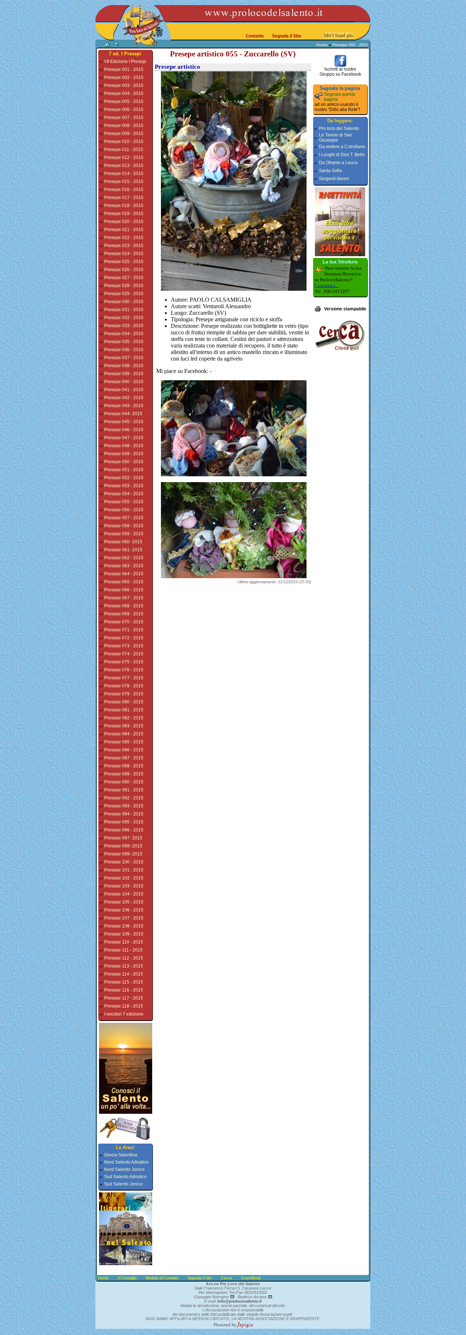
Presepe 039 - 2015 (123, 373)
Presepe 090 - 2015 (123, 781)
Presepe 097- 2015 (123, 838)
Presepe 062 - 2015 (123, 557)
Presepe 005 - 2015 (123, 101)
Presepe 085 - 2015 (123, 741)
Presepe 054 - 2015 (123, 493)
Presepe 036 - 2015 (123, 349)
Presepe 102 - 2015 (123, 878)
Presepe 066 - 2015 (123, 589)
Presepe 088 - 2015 (123, 765)
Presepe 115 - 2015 (123, 982)
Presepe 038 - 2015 (123, 365)
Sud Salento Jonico (123, 1184)
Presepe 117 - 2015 (123, 998)
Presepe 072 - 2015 (123, 637)
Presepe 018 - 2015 (123, 205)
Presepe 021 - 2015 (123, 229)
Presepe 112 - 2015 (123, 958)
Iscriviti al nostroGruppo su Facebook (340, 72)
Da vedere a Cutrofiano (342, 146)
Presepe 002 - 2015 (123, 77)
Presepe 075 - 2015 (123, 661)
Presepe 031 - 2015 (123, 309)
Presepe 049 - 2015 (123, 453)
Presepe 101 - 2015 (123, 870)
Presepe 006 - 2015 (123, 109)
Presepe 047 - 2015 (123, 437)
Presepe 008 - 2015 (123, 125)
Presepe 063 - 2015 (123, 565)
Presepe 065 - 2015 (123, 581)
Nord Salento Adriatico (126, 1162)
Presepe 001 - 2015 (123, 69)
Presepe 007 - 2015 (123, 117)
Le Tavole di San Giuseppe (335, 137)
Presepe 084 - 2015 (123, 733)
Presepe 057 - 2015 (123, 517)
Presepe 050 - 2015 (123, 461)
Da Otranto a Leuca (338, 162)
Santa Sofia (330, 170)
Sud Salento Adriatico (125, 1176)
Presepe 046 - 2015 (123, 429)
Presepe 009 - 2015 (123, 133)
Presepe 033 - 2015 (123, 325)
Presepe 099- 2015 (123, 854)
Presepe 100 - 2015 (123, 862)
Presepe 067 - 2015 (123, 597)
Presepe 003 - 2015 (123, 85)
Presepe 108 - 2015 (123, 926)
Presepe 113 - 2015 (123, 966)
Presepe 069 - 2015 (123, 613)
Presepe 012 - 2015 (123, 157)
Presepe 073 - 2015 (123, 645)
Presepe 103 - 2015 (123, 886)
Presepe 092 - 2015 (123, 797)
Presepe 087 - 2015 (123, 757)
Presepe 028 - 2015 (123, 285)
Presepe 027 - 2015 (123, 277)
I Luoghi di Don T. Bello (342, 154)
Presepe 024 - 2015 (123, 253)
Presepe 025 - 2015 (123, 261)
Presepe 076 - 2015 (123, 669)
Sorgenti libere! (334, 178)
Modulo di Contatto (162, 1278)
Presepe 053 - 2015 (123, 485)
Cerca (226, 1278)
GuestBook (251, 1278)
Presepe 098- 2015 (123, 846)
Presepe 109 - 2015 (123, 934)
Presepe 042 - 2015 (123, 397)
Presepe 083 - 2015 (123, 725)
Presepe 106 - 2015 (123, 910)
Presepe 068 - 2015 (123, 605)
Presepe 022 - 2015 (123, 237)
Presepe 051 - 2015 (123, 469)
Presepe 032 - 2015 (123, 317)
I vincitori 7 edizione (123, 1014)
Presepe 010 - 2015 (123, 141)
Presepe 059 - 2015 (123, 533)
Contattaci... (327, 285)
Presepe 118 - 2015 (123, 1006)
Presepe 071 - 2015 (123, 629)
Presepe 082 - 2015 (123, 717)
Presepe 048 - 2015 (123, 445)
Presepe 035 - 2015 (123, 341)
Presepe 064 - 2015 (123, 573)
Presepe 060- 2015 (123, 541)
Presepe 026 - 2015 (123, 269)
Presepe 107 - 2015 (123, 918)
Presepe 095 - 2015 (123, 822)
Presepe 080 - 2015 (123, 701)
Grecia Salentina (120, 1154)
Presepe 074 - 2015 (123, 653)
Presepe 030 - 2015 (123, 301)
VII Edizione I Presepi (125, 61)
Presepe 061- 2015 (123, 549)
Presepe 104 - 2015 (123, 894)
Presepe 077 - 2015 (123, 677)
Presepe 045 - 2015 (123, 421)
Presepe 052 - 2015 (123, 477)
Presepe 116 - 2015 (123, 990)
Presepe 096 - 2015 (123, 830)
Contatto (255, 36)
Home (322, 45)
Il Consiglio (127, 1278)
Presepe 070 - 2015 (123, 621)
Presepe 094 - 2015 (123, 814)
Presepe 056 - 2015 (123, 509)
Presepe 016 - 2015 (123, 189)
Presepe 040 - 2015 (123, 381)
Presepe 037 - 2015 (123, 357)
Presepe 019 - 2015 (123, 213)
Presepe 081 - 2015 (123, 709)
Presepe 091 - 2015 (123, 789)
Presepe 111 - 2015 (123, 950)
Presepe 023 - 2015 (123, 245)
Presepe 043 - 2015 (123, 405)
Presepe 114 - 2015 (123, 974)
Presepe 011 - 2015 (123, 149)
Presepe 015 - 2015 (123, 181)
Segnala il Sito (286, 36)
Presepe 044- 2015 (123, 413)
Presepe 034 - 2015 (123, 333)
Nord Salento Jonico (124, 1169)
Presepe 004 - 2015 (123, 93)
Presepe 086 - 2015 (123, 749)
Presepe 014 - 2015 (123, 173)
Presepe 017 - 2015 (123, 197)
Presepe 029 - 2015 (123, 293)
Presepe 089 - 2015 (123, 773)
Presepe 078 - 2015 (123, 685)
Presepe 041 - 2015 (123, 389)
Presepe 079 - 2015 (123, 693)
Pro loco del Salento (339, 128)
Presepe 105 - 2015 (123, 902)
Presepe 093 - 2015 (123, 805)
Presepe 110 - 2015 (123, 942)
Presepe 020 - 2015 (123, 221)
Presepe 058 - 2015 (123, 525)
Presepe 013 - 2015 (123, 165)
